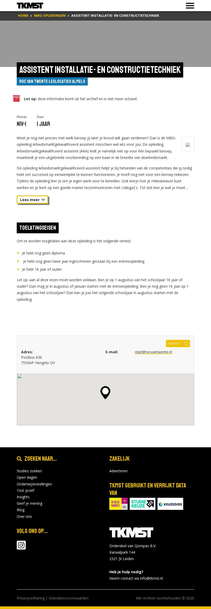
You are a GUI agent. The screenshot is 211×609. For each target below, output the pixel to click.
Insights (23, 496)
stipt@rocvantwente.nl (153, 351)
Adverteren (118, 470)
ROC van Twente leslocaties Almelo (52, 81)
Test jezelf (25, 490)
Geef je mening (29, 503)
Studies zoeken (29, 470)
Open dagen (27, 477)
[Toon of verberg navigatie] (188, 5)
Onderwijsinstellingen (34, 484)
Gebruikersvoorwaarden (69, 598)
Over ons (24, 516)
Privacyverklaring (31, 598)
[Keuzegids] (170, 503)
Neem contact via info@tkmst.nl (136, 578)
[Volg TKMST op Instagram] (21, 547)
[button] (105, 392)
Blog (20, 509)
